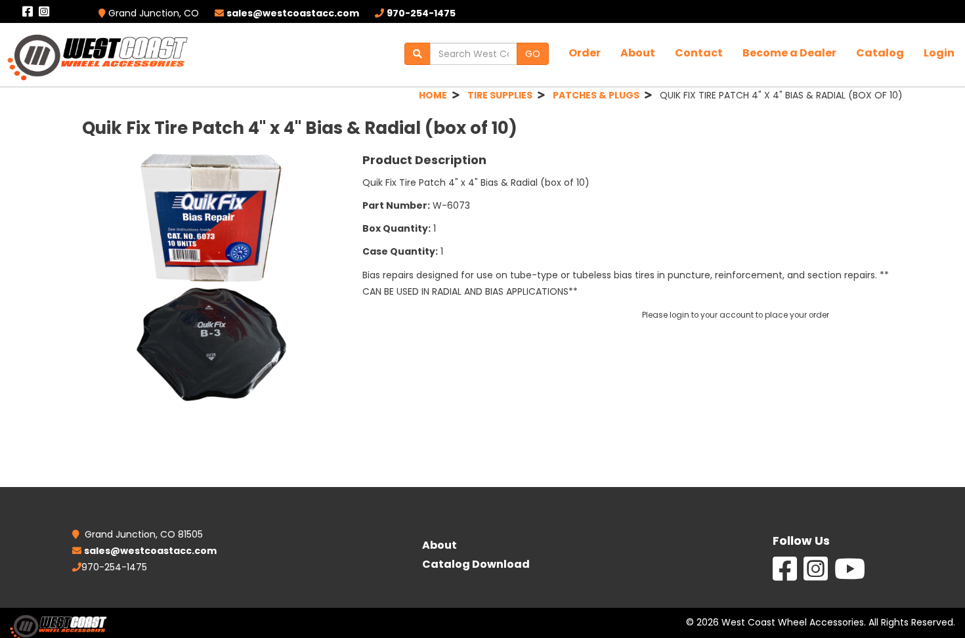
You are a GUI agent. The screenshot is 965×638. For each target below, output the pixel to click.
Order (584, 52)
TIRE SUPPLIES (499, 95)
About (637, 52)
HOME (433, 95)
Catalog (880, 52)
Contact (699, 52)
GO (532, 53)
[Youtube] (849, 575)
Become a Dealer (789, 52)
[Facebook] (785, 575)
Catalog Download (476, 564)
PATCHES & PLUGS (596, 95)
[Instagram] (816, 575)
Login (939, 52)
